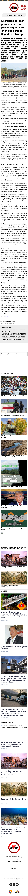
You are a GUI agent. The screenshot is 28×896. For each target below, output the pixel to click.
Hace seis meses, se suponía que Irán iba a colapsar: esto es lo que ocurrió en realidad (12, 414)
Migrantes (11, 323)
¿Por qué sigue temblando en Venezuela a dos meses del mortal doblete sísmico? (13, 567)
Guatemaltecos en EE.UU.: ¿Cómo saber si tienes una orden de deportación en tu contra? (13, 339)
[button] (4, 7)
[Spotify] (24, 9)
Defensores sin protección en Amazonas (11, 486)
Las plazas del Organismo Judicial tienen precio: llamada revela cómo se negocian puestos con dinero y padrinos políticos (13, 679)
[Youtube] (22, 9)
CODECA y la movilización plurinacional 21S (12, 396)
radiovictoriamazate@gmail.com (13, 879)
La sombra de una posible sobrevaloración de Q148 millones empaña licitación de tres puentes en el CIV (14, 615)
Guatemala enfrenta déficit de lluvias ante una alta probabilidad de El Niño (13, 456)
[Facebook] (22, 6)
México (6, 323)
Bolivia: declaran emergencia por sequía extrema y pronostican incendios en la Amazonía (14, 548)
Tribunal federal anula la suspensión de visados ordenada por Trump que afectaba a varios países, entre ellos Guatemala (14, 335)
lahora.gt (7, 316)
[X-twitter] (24, 6)
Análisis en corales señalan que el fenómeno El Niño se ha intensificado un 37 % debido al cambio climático (13, 830)
